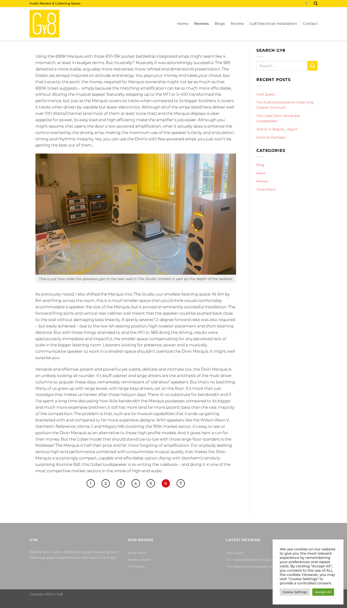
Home (182, 23)
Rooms (237, 23)
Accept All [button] (323, 592)
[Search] (315, 3)
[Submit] (312, 66)
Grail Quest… (266, 94)
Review (262, 181)
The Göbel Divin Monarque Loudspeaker (278, 118)
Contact (310, 23)
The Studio (136, 566)
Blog (260, 165)
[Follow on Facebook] (306, 3)
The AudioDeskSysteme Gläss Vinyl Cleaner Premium (285, 105)
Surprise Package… (271, 137)
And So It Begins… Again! (277, 129)
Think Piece (265, 189)
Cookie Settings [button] (295, 592)
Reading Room (139, 559)
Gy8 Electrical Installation (273, 23)
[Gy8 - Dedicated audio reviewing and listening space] (53, 23)
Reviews (201, 23)
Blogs (220, 23)
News (260, 173)
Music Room (137, 553)
